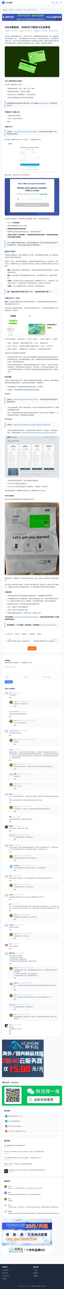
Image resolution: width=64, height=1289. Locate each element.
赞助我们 (35, 1273)
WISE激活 (32, 634)
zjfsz (9, 1205)
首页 (6, 10)
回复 (10, 697)
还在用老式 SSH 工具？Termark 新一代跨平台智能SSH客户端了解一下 (27, 1170)
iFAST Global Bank (43, 103)
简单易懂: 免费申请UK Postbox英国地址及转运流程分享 (39, 433)
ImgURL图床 (5, 1270)
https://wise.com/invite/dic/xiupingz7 (25, 131)
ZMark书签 (5, 1273)
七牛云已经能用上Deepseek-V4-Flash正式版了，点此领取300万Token (22, 1157)
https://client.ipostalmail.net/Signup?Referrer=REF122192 (31, 425)
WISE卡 (17, 634)
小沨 (10, 1024)
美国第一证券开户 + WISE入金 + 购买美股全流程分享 (18, 1164)
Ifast (14, 272)
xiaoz (15, 701)
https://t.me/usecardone (48, 625)
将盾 (39, 1286)
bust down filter (13, 711)
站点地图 (33, 1286)
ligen (9, 1192)
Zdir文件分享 (5, 1275)
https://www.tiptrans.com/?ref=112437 (25, 399)
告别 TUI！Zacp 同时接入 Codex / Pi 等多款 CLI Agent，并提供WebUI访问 (24, 1151)
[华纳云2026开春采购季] (32, 1236)
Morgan (10, 1211)
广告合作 (35, 1270)
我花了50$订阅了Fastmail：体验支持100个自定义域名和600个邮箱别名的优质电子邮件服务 (19, 641)
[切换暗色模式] (53, 2)
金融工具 (11, 10)
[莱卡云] (32, 1058)
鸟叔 (10, 944)
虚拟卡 (39, 634)
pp (10, 692)
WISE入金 (10, 634)
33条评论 (44, 31)
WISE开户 (24, 634)
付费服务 (35, 1275)
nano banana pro (14, 730)
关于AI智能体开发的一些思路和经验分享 (14, 1145)
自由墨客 (4, 1278)
